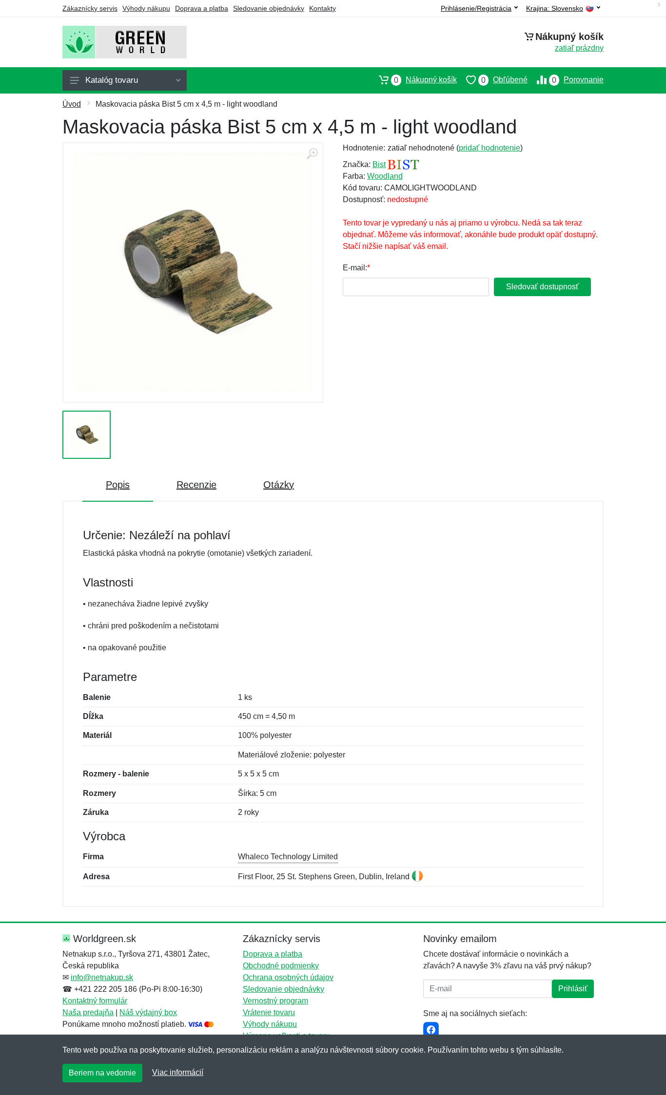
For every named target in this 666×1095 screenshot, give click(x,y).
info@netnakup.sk (102, 977)
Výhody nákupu (146, 8)
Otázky (278, 484)
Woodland (385, 176)
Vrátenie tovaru (269, 1012)
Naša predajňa (88, 1012)
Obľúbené (504, 80)
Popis (118, 484)
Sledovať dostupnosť (542, 287)
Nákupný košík (425, 80)
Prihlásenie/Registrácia (476, 8)
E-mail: (355, 268)
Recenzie (196, 484)
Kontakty (322, 8)
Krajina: (554, 8)
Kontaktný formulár (94, 1001)
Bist (379, 164)
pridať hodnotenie (489, 148)
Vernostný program (275, 1001)
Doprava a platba (201, 8)
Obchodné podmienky (281, 966)
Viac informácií (177, 1072)
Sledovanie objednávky (268, 8)
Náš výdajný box (148, 1012)
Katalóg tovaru (111, 80)
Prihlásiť (573, 988)
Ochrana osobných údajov (288, 977)
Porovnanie (578, 80)
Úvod (71, 104)
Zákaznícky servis (90, 8)
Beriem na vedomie (102, 1073)
